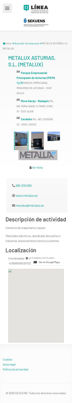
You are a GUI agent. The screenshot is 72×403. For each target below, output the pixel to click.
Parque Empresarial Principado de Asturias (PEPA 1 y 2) (36, 77)
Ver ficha (37, 167)
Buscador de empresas (27, 43)
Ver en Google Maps (49, 262)
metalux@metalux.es (30, 205)
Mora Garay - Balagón (35, 101)
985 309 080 (24, 185)
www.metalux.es (27, 195)
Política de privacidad (15, 369)
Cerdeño (26, 119)
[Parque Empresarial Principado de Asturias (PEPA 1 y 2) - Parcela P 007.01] (21, 141)
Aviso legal (9, 364)
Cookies (7, 359)
